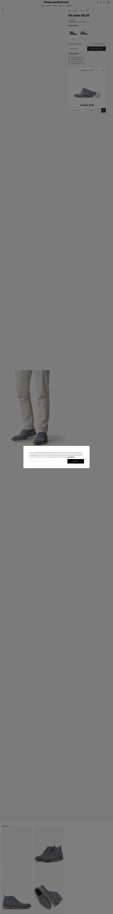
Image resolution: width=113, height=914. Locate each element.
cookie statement (71, 457)
